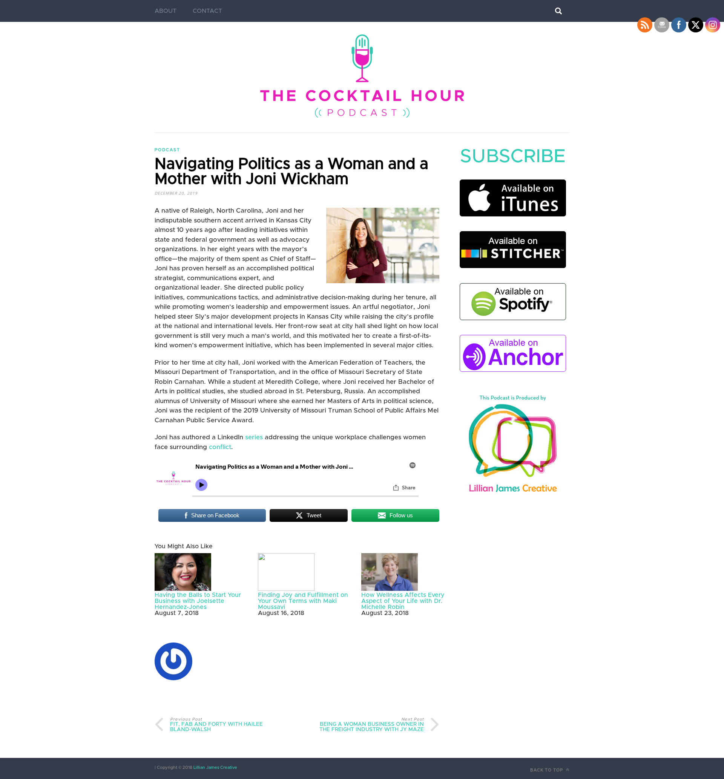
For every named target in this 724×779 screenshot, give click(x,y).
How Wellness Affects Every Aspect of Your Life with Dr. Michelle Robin (403, 601)
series (254, 437)
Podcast (167, 150)
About (165, 11)
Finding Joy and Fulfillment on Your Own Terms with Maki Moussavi (303, 601)
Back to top (547, 770)
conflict (220, 447)
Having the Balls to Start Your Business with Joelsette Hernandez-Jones (198, 601)
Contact (207, 11)
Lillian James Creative (214, 767)
